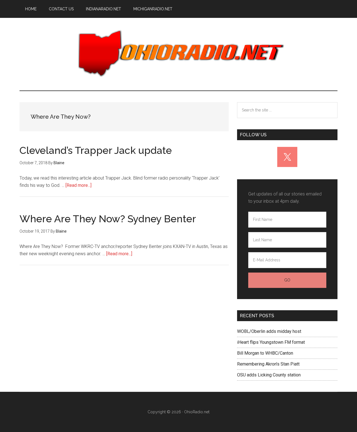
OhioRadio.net (178, 54)
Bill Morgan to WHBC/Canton (265, 353)
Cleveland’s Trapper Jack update (96, 150)
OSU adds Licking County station (269, 375)
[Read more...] (78, 185)
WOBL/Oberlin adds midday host (269, 331)
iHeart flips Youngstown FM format (271, 342)
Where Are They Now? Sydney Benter (108, 219)
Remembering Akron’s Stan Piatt (268, 364)
